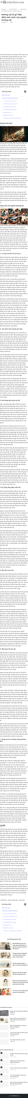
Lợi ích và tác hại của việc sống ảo (18, 1068)
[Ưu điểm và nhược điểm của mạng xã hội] (4, 1056)
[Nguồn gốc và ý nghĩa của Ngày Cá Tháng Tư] (4, 1013)
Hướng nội (4, 900)
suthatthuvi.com (15, 1095)
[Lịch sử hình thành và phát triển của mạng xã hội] (4, 1077)
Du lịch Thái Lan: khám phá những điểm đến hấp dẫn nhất (18, 1083)
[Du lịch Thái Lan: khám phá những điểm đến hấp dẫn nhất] (4, 1084)
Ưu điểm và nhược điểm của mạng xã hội (18, 1054)
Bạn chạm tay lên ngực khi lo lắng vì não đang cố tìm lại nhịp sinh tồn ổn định (20, 982)
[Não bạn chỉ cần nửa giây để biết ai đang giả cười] (5, 973)
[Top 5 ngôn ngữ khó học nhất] (4, 1042)
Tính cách (22, 900)
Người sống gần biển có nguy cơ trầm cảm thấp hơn (18, 1026)
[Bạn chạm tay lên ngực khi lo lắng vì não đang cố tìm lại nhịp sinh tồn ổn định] (5, 982)
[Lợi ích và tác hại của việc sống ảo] (4, 1070)
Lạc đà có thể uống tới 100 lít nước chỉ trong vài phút (19, 1033)
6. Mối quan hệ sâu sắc (8, 115)
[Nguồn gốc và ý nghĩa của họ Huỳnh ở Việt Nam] (4, 1063)
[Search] (26, 2)
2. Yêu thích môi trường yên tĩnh (10, 103)
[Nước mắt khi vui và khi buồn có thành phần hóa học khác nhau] (4, 1020)
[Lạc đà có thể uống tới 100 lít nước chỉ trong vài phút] (4, 1035)
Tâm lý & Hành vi (13, 9)
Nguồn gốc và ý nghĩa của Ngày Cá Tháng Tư (19, 1012)
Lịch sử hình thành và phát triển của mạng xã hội (18, 1075)
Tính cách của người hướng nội (10, 98)
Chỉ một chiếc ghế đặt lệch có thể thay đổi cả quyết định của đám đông (20, 955)
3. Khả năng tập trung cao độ (9, 106)
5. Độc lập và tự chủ (7, 112)
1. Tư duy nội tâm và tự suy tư (9, 101)
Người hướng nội (13, 900)
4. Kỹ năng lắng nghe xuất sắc (9, 109)
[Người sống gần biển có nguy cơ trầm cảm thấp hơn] (5, 964)
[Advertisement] (14, 38)
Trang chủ (3, 9)
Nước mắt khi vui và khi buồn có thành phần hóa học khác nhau (18, 1019)
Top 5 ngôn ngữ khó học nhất (17, 1039)
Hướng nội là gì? (6, 95)
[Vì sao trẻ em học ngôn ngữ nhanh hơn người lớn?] (5, 991)
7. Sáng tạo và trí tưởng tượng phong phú (12, 118)
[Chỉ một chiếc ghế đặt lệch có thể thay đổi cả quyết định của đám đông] (5, 955)
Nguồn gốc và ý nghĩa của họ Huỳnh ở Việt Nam (17, 1061)
